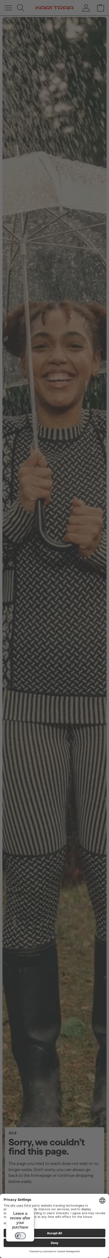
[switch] (20, 1235)
